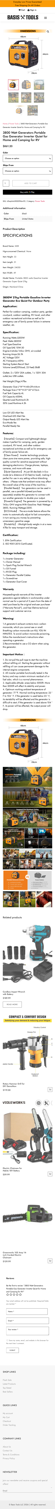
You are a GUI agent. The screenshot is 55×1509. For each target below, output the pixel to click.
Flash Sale (7, 1380)
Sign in (33, 9)
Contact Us (7, 1450)
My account (8, 1413)
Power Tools (14, 123)
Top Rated (7, 1387)
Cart (23, 9)
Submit (12, 1350)
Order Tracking (9, 1425)
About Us (7, 1446)
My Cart (6, 1417)
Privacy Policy (9, 1458)
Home (5, 123)
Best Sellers (8, 1391)
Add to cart (30, 183)
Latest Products (9, 1383)
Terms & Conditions (11, 1454)
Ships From (8, 165)
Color (5, 152)
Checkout (7, 1421)
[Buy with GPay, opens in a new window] (27, 192)
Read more (12, 1004)
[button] (48, 31)
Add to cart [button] (50, 1089)
